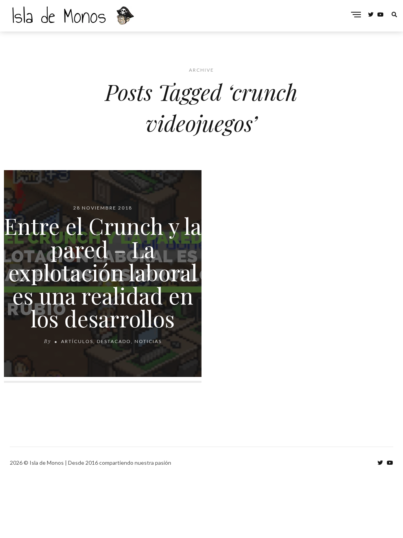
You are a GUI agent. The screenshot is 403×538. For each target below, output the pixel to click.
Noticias (148, 341)
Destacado (114, 341)
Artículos (77, 341)
